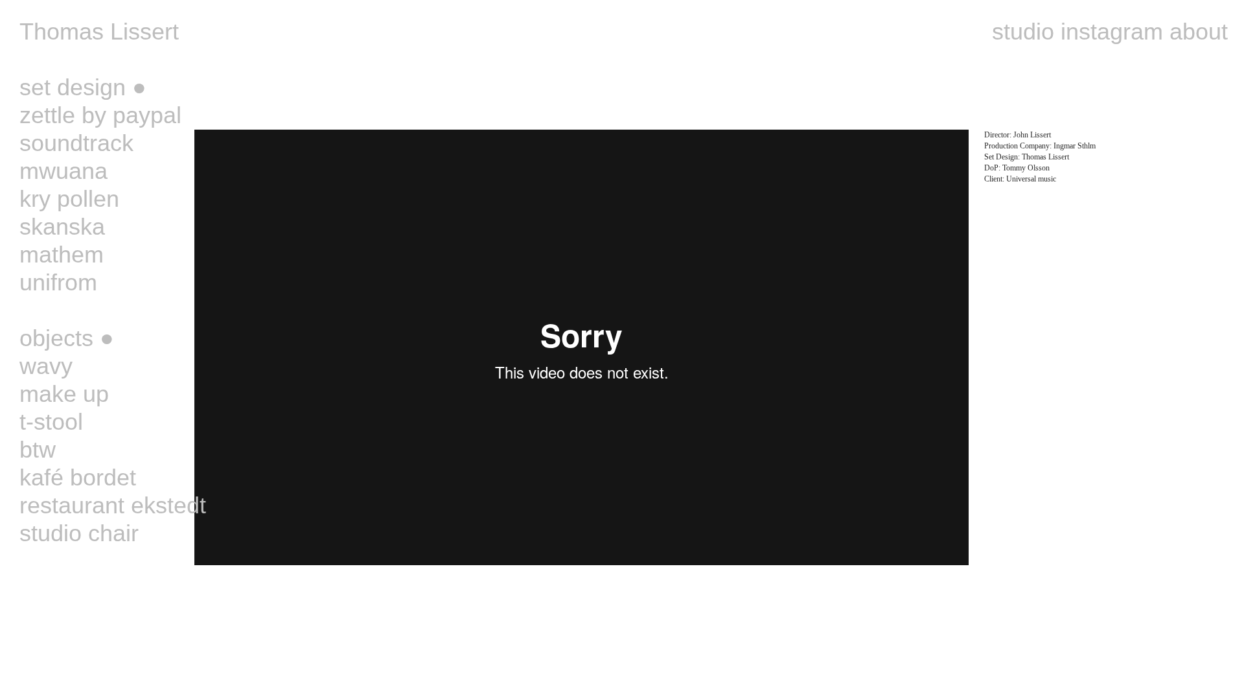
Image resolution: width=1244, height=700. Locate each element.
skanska (62, 226)
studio (1023, 31)
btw (37, 449)
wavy (46, 366)
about (1198, 31)
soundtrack (76, 143)
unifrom (58, 282)
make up (64, 393)
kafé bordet (77, 477)
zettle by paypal (100, 115)
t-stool (51, 421)
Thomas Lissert (99, 31)
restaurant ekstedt (112, 505)
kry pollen (69, 198)
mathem (61, 254)
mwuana (63, 171)
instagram (1112, 31)
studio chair (79, 533)
